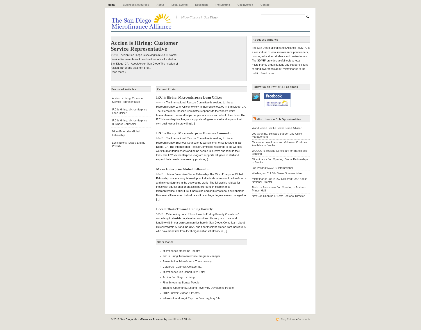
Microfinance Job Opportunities (279, 119)
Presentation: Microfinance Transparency (187, 261)
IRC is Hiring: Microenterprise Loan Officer (189, 97)
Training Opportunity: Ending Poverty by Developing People (198, 287)
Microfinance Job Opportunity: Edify (184, 272)
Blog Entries (288, 319)
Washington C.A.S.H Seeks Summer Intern (277, 173)
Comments (303, 319)
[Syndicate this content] (254, 119)
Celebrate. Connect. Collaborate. (182, 266)
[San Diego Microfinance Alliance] (277, 106)
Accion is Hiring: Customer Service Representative (144, 46)
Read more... (268, 73)
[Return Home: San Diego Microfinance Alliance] (141, 28)
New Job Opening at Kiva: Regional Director (278, 196)
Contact (265, 4)
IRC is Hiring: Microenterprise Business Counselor (194, 133)
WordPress (174, 319)
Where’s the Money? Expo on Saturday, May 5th (191, 298)
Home (111, 4)
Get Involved (245, 4)
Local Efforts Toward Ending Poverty (184, 209)
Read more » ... (120, 72)
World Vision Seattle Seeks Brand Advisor (276, 128)
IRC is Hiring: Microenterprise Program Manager (191, 256)
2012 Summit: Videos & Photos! (181, 293)
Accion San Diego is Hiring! (179, 277)
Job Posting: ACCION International (272, 168)
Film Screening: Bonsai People (181, 282)
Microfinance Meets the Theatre (181, 250)
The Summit (222, 4)
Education (201, 4)
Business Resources (136, 4)
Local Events (179, 4)
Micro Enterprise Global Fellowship (182, 169)
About (160, 4)
